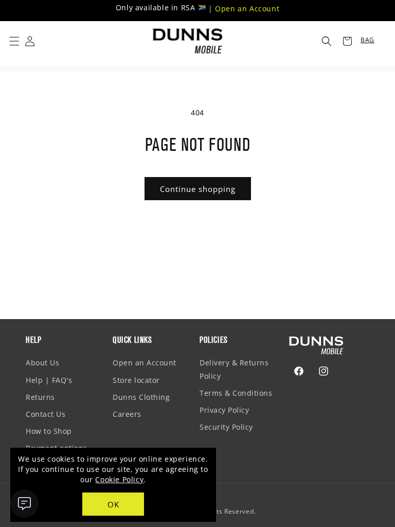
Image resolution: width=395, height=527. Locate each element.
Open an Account (247, 8)
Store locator (136, 380)
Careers (127, 414)
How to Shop (49, 431)
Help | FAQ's (49, 380)
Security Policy (226, 427)
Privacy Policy (224, 410)
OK (113, 504)
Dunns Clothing (141, 397)
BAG (367, 40)
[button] (14, 41)
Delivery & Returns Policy (234, 369)
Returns (40, 397)
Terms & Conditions (236, 393)
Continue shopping (198, 189)
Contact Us (45, 414)
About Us (42, 362)
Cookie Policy (119, 479)
